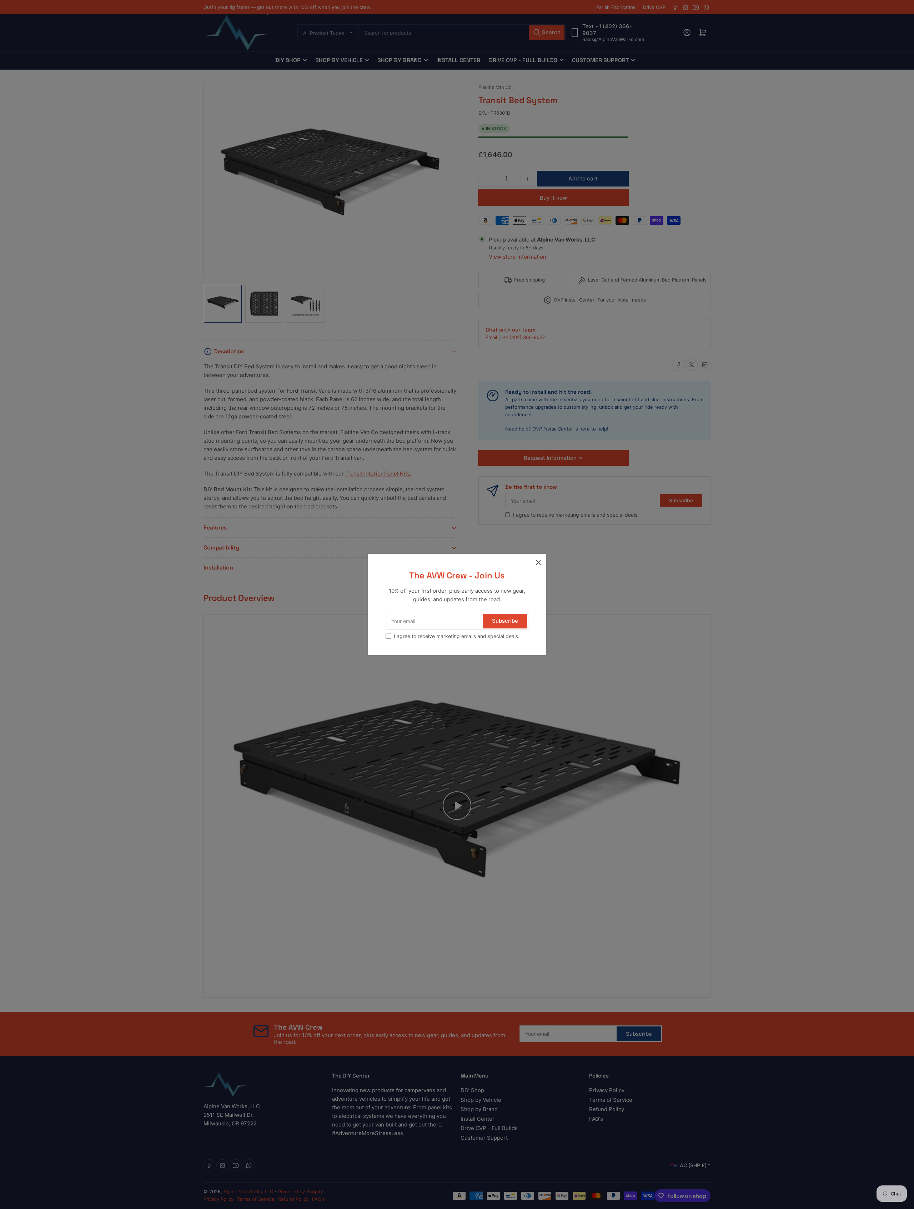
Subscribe (505, 620)
